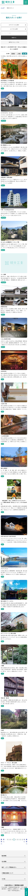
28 (22, 839)
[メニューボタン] (25, 2)
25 (17, 839)
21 (10, 839)
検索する (14, 37)
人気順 (19, 53)
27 (20, 839)
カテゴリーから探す (14, 25)
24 (15, 839)
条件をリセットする (14, 42)
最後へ (26, 841)
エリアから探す (14, 29)
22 (12, 839)
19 (7, 839)
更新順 (13, 53)
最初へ (1, 841)
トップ (2, 8)
